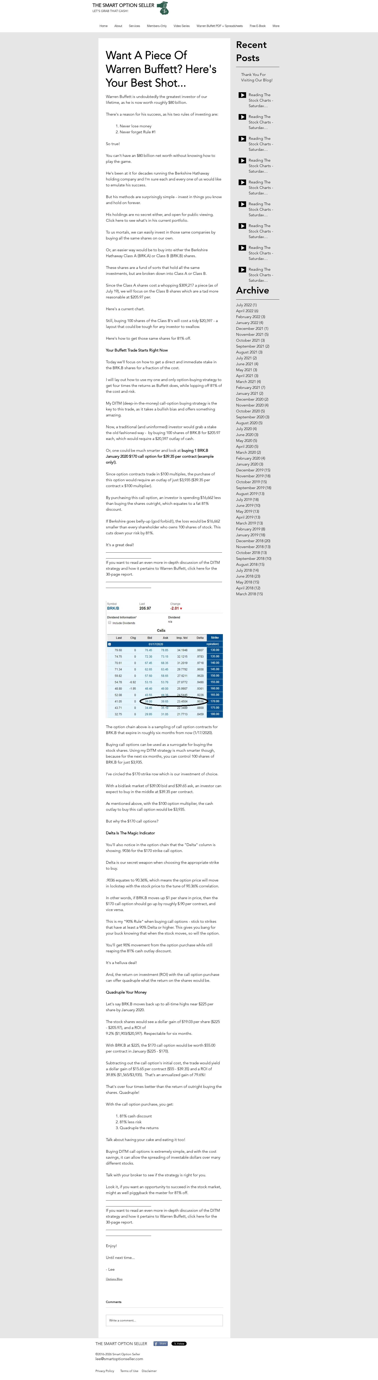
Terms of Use (129, 1371)
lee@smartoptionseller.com (119, 1358)
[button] (157, 26)
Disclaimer (149, 1371)
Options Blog (114, 1279)
